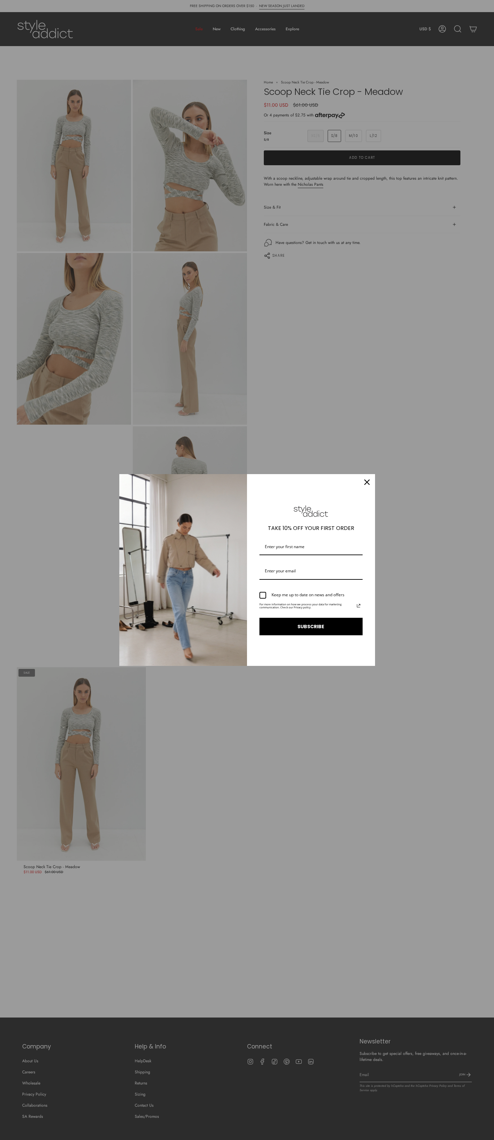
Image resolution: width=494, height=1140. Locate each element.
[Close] (367, 482)
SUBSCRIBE (310, 626)
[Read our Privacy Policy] (359, 606)
